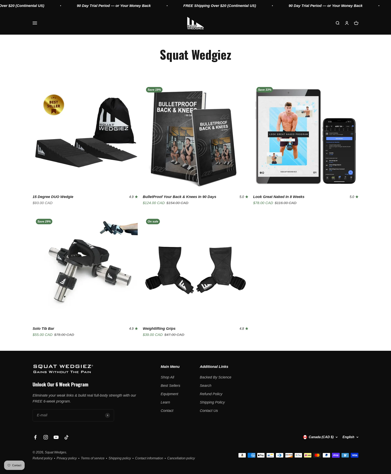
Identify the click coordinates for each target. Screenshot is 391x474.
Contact (167, 411)
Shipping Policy (212, 402)
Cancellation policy (181, 458)
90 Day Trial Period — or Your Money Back (96, 6)
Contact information (149, 458)
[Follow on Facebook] (35, 437)
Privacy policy (67, 458)
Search (205, 386)
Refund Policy (211, 394)
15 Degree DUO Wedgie (53, 197)
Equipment (169, 394)
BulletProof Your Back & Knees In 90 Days (179, 197)
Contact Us (209, 411)
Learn (165, 402)
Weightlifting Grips (159, 329)
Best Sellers (170, 386)
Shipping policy (120, 458)
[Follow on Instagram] (45, 437)
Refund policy (43, 458)
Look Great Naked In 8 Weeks (278, 197)
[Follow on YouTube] (56, 437)
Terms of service (92, 458)
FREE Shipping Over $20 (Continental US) (202, 6)
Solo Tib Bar (43, 329)
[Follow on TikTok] (66, 437)
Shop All (167, 377)
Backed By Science (215, 377)
